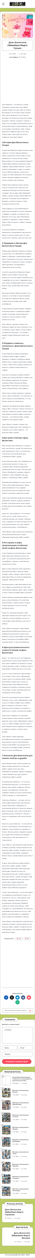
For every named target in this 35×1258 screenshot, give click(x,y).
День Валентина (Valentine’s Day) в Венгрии (21, 1235)
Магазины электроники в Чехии (20, 1152)
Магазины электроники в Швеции (20, 1128)
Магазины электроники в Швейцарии (20, 1140)
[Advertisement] (17, 81)
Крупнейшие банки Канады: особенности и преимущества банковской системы (22, 1078)
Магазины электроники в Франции (20, 1165)
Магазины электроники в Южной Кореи (20, 1103)
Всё (28, 938)
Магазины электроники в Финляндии (20, 1189)
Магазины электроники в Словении (20, 1177)
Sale (20, 938)
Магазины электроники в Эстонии (20, 1116)
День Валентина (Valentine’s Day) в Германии (14, 1212)
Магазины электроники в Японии (20, 1091)
